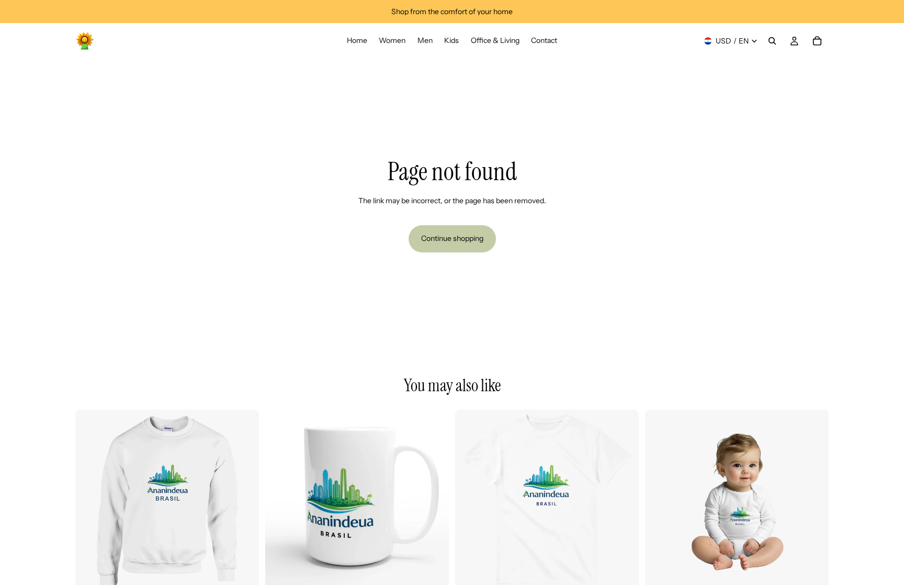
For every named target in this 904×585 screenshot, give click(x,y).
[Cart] (817, 40)
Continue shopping (452, 238)
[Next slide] (243, 501)
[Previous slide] (91, 501)
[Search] (772, 40)
